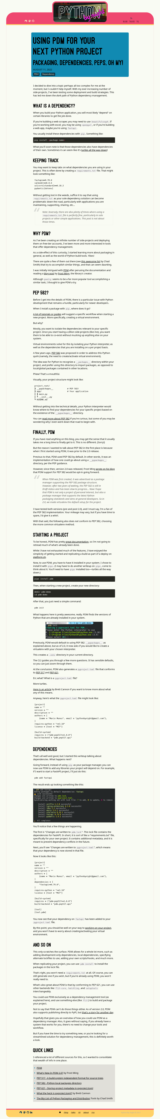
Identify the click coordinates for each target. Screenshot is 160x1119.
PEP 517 (40, 672)
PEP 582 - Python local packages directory (59, 1083)
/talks (73, 1112)
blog (125, 21)
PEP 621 (54, 672)
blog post (49, 273)
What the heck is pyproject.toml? (54, 1093)
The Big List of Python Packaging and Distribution (63, 1098)
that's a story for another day (97, 1012)
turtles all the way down (94, 150)
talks (132, 21)
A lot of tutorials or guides (47, 314)
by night (94, 14)
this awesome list (90, 261)
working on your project (98, 927)
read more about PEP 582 (56, 418)
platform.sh (39, 557)
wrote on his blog (105, 468)
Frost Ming (63, 273)
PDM (36, 74)
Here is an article (42, 689)
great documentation (77, 541)
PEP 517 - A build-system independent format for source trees (70, 1078)
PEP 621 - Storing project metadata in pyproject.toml (65, 1088)
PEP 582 (56, 353)
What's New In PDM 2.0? (50, 1072)
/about (86, 1112)
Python (80, 12)
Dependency (48, 74)
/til (79, 1112)
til (138, 21)
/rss (93, 1112)
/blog (66, 1112)
